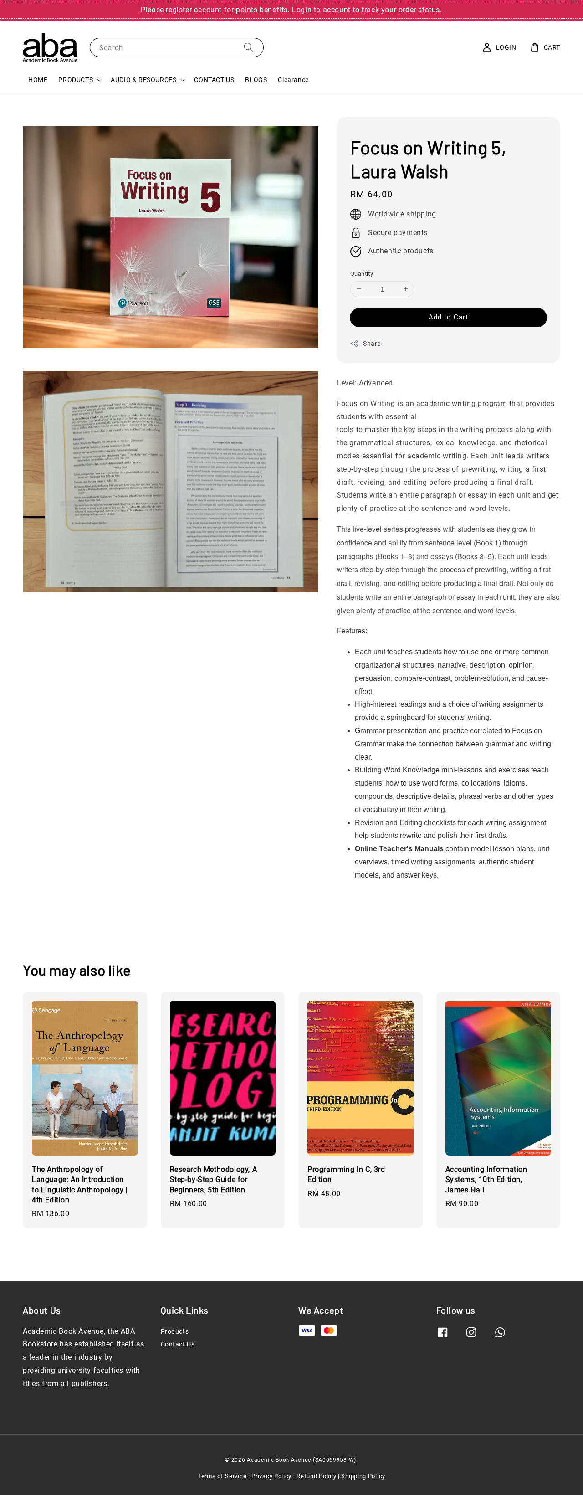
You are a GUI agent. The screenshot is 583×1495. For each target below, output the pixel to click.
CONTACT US (214, 79)
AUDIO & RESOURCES (143, 79)
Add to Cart (448, 317)
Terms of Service (222, 1476)
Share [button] (372, 343)
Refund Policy (316, 1476)
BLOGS (256, 79)
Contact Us (178, 1344)
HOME (37, 79)
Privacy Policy (271, 1476)
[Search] (248, 47)
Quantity (361, 273)
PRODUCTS (75, 79)
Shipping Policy (363, 1476)
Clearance (293, 79)
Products (175, 1331)
